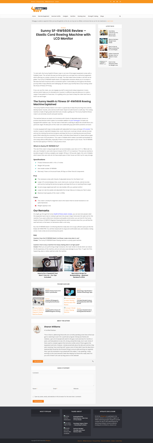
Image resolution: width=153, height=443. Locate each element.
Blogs (102, 16)
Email (55, 388)
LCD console (86, 129)
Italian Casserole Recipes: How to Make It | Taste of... (114, 56)
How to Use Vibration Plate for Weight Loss (113, 63)
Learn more (110, 21)
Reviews (63, 28)
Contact (57, 1)
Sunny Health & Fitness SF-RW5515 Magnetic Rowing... (53, 310)
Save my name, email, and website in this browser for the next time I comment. (58, 396)
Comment (35, 373)
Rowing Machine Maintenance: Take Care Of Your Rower (80, 418)
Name (35, 388)
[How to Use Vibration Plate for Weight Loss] (104, 62)
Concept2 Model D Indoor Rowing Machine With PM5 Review (84, 302)
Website (76, 388)
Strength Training (93, 16)
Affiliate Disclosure (49, 1)
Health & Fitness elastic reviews (63, 214)
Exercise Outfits (56, 16)
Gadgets (65, 16)
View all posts (37, 361)
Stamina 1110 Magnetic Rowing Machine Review (52, 301)
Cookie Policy (119, 441)
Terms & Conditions (105, 441)
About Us (33, 1)
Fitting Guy (103, 416)
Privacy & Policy (40, 1)
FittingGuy (48, 440)
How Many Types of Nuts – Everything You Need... (80, 424)
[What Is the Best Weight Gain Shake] (104, 41)
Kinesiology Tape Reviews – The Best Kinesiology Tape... (85, 291)
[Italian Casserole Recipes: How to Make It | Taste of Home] (104, 55)
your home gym (75, 120)
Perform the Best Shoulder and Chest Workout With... (79, 430)
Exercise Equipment (43, 16)
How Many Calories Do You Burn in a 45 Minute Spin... (113, 33)
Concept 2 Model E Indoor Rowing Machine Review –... (85, 310)
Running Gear (82, 16)
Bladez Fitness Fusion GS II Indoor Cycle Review (53, 291)
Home (34, 16)
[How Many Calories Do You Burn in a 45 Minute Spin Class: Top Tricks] (104, 32)
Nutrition (72, 16)
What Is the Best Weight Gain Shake (113, 41)
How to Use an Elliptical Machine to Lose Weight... (114, 48)
